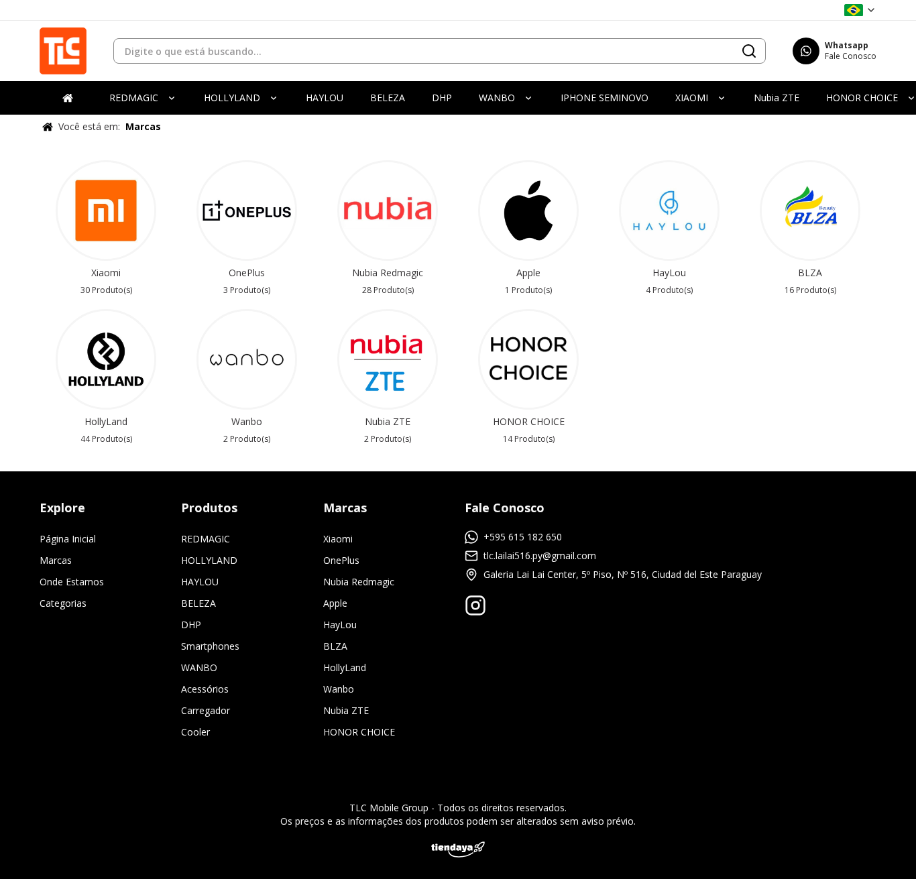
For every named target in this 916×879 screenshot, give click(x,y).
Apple (335, 603)
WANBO (199, 667)
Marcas (56, 560)
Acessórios (205, 689)
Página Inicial (68, 538)
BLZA (335, 646)
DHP (191, 624)
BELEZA (198, 603)
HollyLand (344, 667)
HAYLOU (200, 581)
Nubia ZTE (346, 710)
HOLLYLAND (209, 560)
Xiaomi (338, 538)
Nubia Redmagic (358, 581)
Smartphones (210, 646)
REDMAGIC (205, 538)
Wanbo (338, 689)
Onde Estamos (72, 581)
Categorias (63, 603)
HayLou (340, 624)
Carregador (205, 710)
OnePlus (341, 560)
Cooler (195, 731)
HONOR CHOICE (359, 731)
